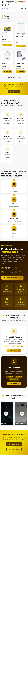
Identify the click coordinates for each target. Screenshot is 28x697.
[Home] (16, 2)
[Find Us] (25, 8)
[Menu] (2, 2)
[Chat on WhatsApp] (22, 8)
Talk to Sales (15, 449)
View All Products (13, 77)
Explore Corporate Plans (14, 277)
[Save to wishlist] (11, 24)
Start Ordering (15, 444)
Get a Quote (13, 91)
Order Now (8, 44)
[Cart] (8, 5)
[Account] (2, 5)
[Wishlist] (5, 5)
